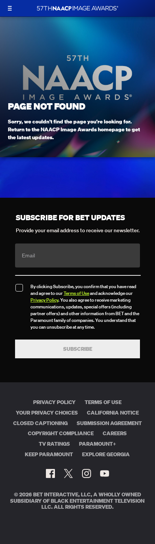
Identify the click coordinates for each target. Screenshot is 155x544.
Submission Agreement (109, 423)
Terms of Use (76, 293)
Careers (115, 433)
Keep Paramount (49, 454)
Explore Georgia (106, 454)
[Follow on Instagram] (86, 473)
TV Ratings (54, 443)
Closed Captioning (40, 423)
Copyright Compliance (61, 433)
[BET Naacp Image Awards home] (77, 8)
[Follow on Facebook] (50, 473)
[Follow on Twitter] (68, 473)
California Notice (113, 412)
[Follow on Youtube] (104, 473)
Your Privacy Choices (47, 412)
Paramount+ (97, 443)
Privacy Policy (44, 300)
